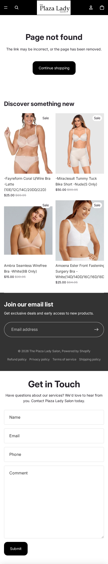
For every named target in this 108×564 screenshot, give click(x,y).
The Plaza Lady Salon (44, 351)
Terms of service (64, 359)
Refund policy (17, 359)
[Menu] (6, 7)
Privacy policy (39, 359)
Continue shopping (54, 68)
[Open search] (16, 7)
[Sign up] (96, 329)
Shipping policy (90, 359)
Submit (16, 548)
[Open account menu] (90, 7)
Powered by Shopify (76, 351)
